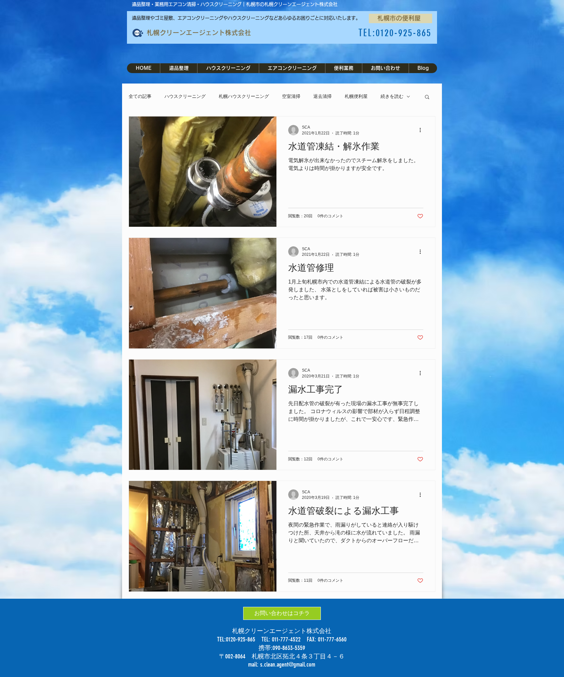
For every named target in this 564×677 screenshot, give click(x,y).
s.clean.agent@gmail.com (287, 664)
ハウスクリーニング (185, 96)
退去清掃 (322, 96)
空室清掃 (291, 96)
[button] (427, 97)
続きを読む (392, 96)
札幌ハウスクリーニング (244, 96)
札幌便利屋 (356, 96)
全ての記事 (140, 96)
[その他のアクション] (422, 130)
